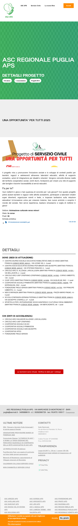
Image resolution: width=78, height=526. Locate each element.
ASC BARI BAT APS (11, 504)
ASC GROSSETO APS (38, 501)
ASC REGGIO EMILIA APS (64, 507)
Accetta (55, 518)
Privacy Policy (44, 465)
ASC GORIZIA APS (36, 499)
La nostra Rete (50, 6)
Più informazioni (14, 524)
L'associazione (21, 80)
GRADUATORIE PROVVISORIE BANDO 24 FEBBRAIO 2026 (18, 434)
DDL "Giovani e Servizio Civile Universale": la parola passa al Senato (18, 428)
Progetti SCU (35, 80)
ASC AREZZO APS (11, 499)
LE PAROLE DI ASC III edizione (14, 449)
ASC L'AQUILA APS (37, 507)
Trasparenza (70, 412)
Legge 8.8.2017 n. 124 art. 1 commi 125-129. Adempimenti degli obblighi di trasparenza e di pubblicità (54, 452)
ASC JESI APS (35, 504)
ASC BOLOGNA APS (12, 512)
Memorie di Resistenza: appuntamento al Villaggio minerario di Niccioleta (17, 458)
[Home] (9, 10)
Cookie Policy (44, 470)
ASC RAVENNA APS (62, 504)
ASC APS (24, 6)
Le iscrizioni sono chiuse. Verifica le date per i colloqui (39, 371)
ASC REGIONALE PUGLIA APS (38, 62)
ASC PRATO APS (61, 501)
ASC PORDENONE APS (63, 499)
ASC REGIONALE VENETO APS (66, 512)
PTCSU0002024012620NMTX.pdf (19, 222)
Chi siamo (7, 80)
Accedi (68, 6)
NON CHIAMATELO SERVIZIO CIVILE (16, 467)
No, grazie (64, 518)
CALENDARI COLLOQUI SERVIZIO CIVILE (18, 463)
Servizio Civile (36, 6)
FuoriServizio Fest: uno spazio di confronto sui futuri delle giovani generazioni (18, 453)
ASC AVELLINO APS (11, 501)
